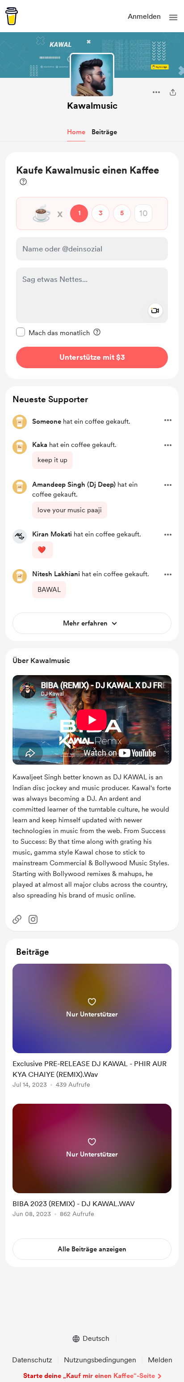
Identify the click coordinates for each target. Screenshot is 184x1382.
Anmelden (144, 16)
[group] (92, 1031)
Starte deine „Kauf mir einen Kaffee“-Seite (89, 1376)
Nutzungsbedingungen (100, 1360)
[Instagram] (33, 919)
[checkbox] (53, 332)
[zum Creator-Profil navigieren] (92, 75)
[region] (92, 265)
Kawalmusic (92, 105)
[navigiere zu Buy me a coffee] (11, 16)
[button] (173, 17)
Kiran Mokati (52, 534)
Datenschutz (32, 1360)
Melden (160, 1360)
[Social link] (17, 919)
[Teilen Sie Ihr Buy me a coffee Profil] (173, 92)
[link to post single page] (92, 1027)
